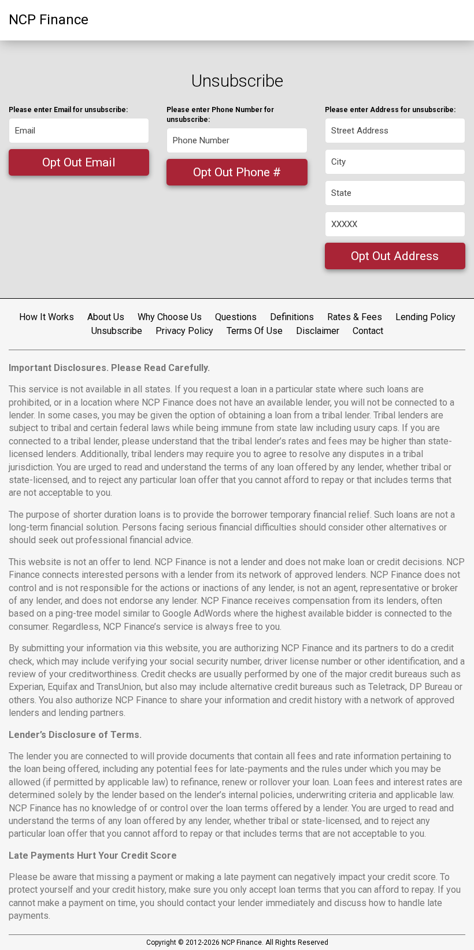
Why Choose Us (170, 316)
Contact (368, 330)
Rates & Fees (354, 316)
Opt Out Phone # (237, 172)
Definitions (292, 316)
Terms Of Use (255, 330)
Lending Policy (425, 316)
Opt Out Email (79, 162)
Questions (236, 316)
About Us (105, 316)
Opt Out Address (395, 256)
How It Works (46, 316)
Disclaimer (317, 330)
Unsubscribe (116, 330)
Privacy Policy (184, 330)
